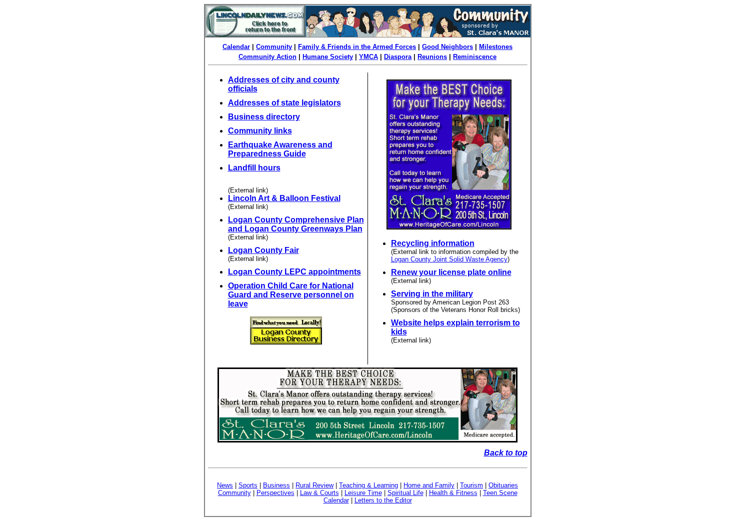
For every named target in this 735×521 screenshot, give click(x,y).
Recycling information (432, 243)
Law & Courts (319, 492)
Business (276, 485)
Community (274, 46)
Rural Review (315, 485)
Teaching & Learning (368, 485)
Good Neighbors (447, 46)
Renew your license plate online (451, 272)
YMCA (368, 56)
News (225, 485)
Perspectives (275, 492)
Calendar (236, 46)
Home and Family (429, 485)
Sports (248, 485)
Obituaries (503, 485)
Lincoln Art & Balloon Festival (284, 198)
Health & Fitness (453, 492)
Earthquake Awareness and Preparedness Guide (280, 149)
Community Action (267, 56)
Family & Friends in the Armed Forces (357, 46)
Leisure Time (363, 492)
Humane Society (327, 56)
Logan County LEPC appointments (294, 272)
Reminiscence (474, 56)
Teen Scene (500, 492)
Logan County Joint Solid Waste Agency (449, 259)
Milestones (495, 46)
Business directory (264, 116)
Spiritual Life (406, 492)
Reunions (432, 56)
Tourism (471, 485)
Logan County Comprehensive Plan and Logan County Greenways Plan (296, 224)
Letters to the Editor (383, 500)
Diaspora (398, 56)
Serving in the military (432, 294)
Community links (260, 130)
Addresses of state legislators (284, 102)
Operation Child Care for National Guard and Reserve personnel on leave (291, 295)
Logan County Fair (263, 250)
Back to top (506, 452)
